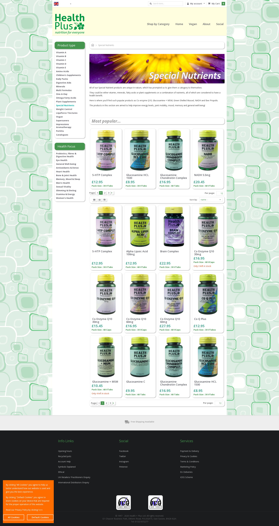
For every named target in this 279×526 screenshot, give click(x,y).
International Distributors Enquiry (73, 482)
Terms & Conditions (189, 461)
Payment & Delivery (189, 451)
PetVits (60, 131)
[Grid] (94, 199)
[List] (99, 199)
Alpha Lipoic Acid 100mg (137, 253)
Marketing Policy (188, 466)
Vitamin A (61, 52)
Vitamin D (61, 63)
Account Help (64, 461)
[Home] (73, 24)
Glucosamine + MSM (105, 381)
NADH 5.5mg (202, 175)
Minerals (60, 86)
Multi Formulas (64, 90)
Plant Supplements (66, 101)
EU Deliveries (186, 472)
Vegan (59, 116)
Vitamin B (61, 56)
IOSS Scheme (186, 477)
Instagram (124, 461)
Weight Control (64, 109)
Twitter (122, 456)
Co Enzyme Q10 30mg (204, 253)
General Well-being (66, 164)
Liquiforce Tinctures (66, 113)
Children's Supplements (68, 75)
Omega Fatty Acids (66, 97)
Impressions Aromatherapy (63, 126)
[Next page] (112, 193)
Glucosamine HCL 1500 (137, 176)
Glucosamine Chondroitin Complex (173, 176)
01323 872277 (141, 521)
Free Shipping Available (142, 421)
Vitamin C (61, 60)
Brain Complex (169, 251)
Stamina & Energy (65, 194)
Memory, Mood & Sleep (68, 179)
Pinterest (123, 466)
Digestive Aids (63, 82)
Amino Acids (62, 71)
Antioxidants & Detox (67, 167)
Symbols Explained (67, 466)
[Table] (104, 199)
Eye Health (61, 160)
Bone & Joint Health (66, 175)
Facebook (123, 451)
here (40, 509)
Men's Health (63, 182)
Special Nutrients (65, 105)
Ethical (61, 472)
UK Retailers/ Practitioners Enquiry (74, 477)
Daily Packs (62, 79)
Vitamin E (61, 67)
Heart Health (63, 171)
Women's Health (64, 198)
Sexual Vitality (63, 186)
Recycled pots (64, 456)
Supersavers (62, 120)
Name (204, 199)
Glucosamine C (135, 381)
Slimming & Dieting (66, 190)
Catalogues (62, 134)
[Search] (150, 4)
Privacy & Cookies (188, 456)
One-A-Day (61, 94)
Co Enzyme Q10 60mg (136, 320)
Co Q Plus (200, 319)
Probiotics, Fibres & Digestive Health (66, 155)
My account (196, 3)
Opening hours (65, 451)
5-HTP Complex (102, 175)
